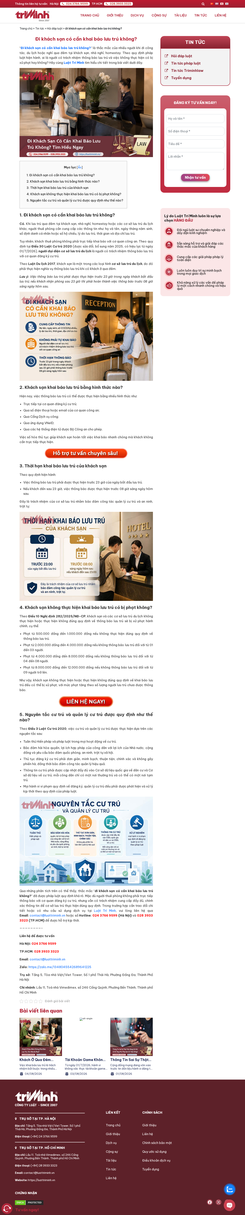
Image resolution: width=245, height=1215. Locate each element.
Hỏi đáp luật (54, 28)
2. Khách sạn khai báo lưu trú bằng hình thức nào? (63, 181)
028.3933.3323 (120, 3)
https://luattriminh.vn (35, 1180)
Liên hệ (220, 15)
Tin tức (200, 15)
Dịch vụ (137, 15)
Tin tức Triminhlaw (187, 70)
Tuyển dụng (181, 78)
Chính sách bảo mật (157, 1143)
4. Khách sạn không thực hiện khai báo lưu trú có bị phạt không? (74, 194)
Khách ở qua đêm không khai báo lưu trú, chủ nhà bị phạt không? (41, 1060)
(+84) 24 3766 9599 (36, 1136)
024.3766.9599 (77, 3)
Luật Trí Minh (105, 911)
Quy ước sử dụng (154, 1152)
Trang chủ (89, 15)
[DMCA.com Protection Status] (43, 1202)
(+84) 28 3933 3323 (36, 1165)
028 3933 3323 (46, 951)
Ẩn (80, 167)
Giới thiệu (115, 15)
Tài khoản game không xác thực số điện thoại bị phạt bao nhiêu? (85, 1060)
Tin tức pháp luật (186, 63)
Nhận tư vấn (195, 177)
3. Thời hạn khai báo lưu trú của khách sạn (57, 188)
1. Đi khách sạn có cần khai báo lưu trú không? (61, 175)
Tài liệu (180, 15)
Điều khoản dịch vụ (156, 1160)
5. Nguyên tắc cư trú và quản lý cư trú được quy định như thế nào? (75, 200)
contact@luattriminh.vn (47, 915)
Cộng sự (159, 15)
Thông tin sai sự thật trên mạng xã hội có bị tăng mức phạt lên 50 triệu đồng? (130, 1060)
